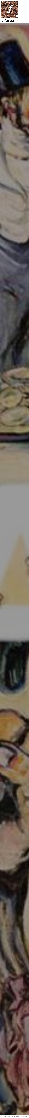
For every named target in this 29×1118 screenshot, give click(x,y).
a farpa (7, 20)
